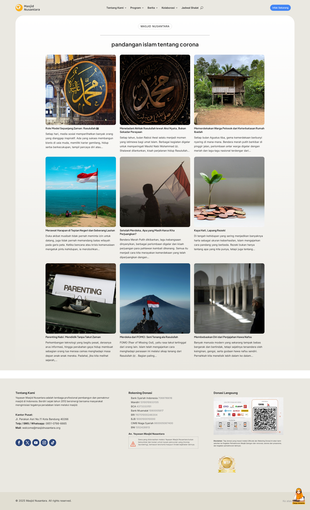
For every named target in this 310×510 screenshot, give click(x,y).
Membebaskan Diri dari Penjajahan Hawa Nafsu (223, 337)
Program (135, 7)
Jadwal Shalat (190, 7)
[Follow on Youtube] (35, 442)
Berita (151, 7)
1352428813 (143, 427)
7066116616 (165, 398)
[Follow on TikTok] (52, 442)
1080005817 (156, 410)
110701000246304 (146, 414)
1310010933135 (149, 402)
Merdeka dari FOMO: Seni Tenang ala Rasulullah (149, 337)
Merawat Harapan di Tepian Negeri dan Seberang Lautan (80, 230)
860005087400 (163, 423)
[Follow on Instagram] (44, 442)
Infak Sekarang (280, 7)
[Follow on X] (27, 442)
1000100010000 (145, 419)
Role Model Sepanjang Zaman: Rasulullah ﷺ (72, 128)
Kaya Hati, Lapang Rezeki (209, 230)
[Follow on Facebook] (19, 442)
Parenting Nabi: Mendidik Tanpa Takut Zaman (73, 337)
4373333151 (144, 406)
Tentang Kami (115, 7)
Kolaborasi (168, 7)
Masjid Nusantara (36, 500)
